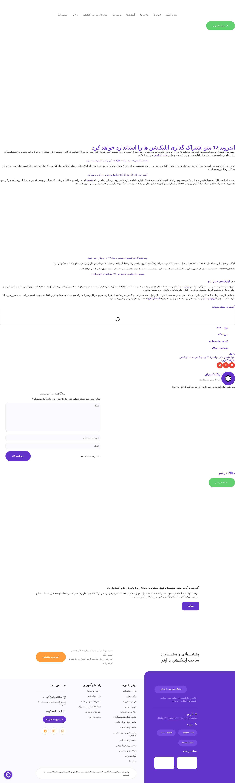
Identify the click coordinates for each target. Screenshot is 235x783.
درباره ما (132, 761)
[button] (232, 365)
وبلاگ (75, 15)
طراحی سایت (130, 756)
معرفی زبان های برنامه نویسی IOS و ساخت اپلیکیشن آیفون (117, 274)
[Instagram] (53, 731)
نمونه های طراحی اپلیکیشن (95, 15)
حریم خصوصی (130, 707)
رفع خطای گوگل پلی (93, 712)
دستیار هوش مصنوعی (127, 751)
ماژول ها (144, 15)
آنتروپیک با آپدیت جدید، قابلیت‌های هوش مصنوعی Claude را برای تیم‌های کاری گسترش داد (153, 588)
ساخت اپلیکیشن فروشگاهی (125, 717)
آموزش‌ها (130, 15)
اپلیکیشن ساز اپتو (94, 160)
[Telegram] (45, 731)
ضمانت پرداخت (95, 717)
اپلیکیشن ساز (183, 286)
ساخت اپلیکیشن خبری (127, 727)
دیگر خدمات (131, 696)
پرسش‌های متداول (93, 691)
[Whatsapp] (62, 731)
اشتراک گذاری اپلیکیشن (205, 357)
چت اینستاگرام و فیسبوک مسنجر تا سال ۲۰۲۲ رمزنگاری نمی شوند (117, 258)
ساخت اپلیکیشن (161, 155)
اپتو (233, 357)
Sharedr (89, 180)
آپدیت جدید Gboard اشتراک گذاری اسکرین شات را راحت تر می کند (117, 175)
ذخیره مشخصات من (89, 456)
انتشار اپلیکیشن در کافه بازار (89, 707)
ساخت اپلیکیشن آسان (127, 740)
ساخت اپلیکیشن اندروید (138, 160)
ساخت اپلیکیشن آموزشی (126, 746)
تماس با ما (62, 15)
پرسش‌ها (117, 15)
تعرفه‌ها (157, 15)
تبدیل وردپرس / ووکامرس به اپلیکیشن (124, 734)
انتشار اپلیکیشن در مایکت (91, 702)
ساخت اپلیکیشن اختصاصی (125, 722)
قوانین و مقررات (129, 702)
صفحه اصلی (171, 15)
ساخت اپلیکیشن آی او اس (114, 160)
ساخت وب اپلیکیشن (128, 712)
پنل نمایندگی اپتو (129, 691)
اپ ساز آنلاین (154, 298)
